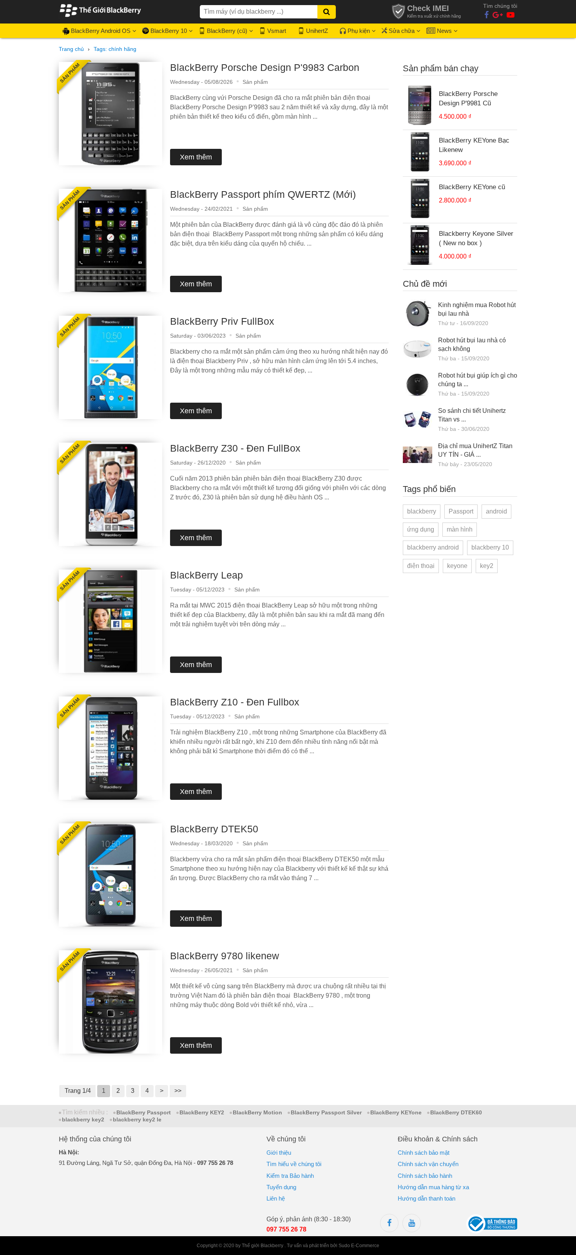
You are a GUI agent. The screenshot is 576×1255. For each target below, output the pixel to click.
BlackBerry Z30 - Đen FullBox (235, 448)
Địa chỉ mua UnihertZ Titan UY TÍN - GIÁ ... (475, 450)
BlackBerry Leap (206, 575)
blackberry (421, 511)
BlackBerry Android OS (100, 30)
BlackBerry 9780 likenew (224, 955)
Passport (461, 511)
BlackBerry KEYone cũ (472, 187)
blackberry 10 (490, 547)
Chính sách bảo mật (423, 1152)
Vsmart (276, 30)
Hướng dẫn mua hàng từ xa (433, 1187)
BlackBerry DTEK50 (214, 828)
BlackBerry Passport (143, 1112)
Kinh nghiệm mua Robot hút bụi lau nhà (477, 309)
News (444, 30)
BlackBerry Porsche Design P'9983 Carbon (264, 67)
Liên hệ (275, 1198)
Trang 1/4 (78, 1090)
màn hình (460, 529)
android (496, 511)
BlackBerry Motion (257, 1112)
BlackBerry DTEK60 (456, 1112)
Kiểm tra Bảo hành (290, 1175)
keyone (457, 565)
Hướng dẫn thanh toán (426, 1198)
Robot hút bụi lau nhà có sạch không (472, 344)
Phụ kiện (359, 30)
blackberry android (433, 547)
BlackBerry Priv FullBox (222, 321)
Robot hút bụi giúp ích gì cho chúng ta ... (477, 379)
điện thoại (421, 565)
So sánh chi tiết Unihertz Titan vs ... (472, 415)
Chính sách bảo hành (425, 1175)
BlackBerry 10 (168, 30)
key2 (486, 565)
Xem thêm (196, 157)
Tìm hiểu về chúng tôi (293, 1164)
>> (177, 1090)
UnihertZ (317, 30)
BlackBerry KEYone (396, 1112)
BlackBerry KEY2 (201, 1112)
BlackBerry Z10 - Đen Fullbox (234, 701)
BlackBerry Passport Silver (326, 1112)
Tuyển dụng (281, 1187)
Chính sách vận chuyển (428, 1164)
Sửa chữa (402, 30)
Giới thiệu (278, 1152)
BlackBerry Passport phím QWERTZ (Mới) (263, 194)
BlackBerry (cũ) (227, 30)
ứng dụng (420, 529)
